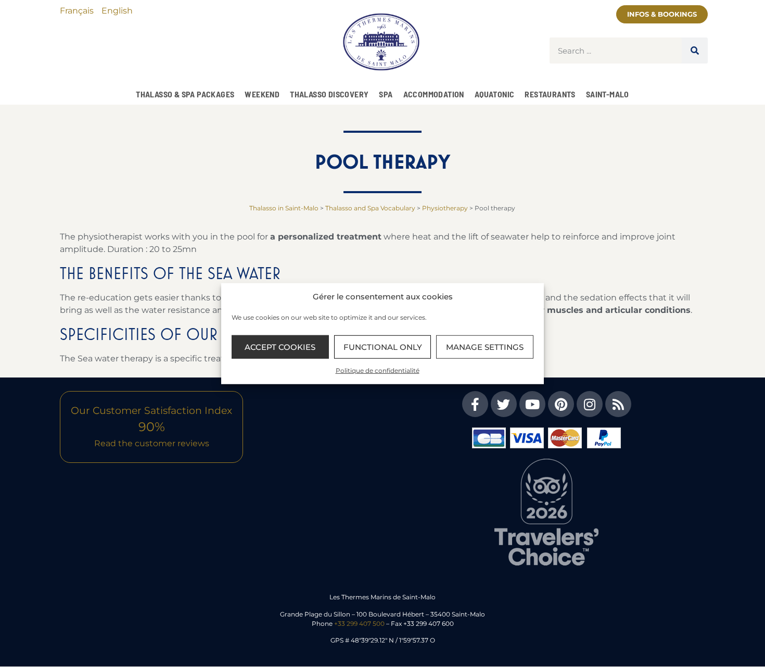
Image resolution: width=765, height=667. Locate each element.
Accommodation (433, 94)
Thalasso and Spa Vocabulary (370, 208)
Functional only (382, 346)
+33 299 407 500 (359, 623)
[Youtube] (532, 404)
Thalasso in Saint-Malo (283, 208)
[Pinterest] (561, 404)
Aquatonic (495, 94)
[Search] (695, 50)
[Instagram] (590, 404)
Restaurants (550, 94)
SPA (385, 94)
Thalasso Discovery (329, 94)
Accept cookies (280, 346)
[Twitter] (504, 404)
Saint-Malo (607, 94)
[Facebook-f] (475, 404)
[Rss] (618, 404)
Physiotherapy (445, 208)
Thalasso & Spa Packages (185, 94)
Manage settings (485, 346)
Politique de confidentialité (377, 370)
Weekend (262, 94)
